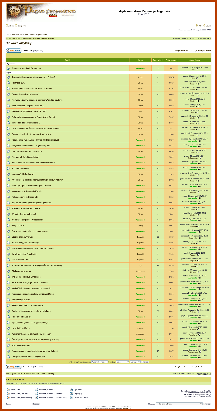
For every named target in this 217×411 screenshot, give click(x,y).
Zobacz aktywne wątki (38, 35)
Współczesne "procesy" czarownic (27, 220)
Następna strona (204, 51)
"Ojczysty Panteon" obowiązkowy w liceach (31, 334)
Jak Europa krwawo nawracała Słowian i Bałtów (33, 163)
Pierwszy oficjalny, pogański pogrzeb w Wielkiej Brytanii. (37, 100)
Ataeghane (140, 334)
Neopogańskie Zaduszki (22, 174)
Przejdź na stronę (181, 51)
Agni (140, 265)
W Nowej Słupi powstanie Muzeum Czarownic (32, 88)
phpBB (97, 407)
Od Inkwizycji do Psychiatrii (24, 254)
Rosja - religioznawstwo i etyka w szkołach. (31, 311)
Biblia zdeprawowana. (21, 271)
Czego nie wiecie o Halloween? (25, 94)
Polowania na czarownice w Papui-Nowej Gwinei (33, 117)
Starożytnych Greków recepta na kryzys (30, 231)
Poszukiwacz (193, 352)
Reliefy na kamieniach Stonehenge (27, 305)
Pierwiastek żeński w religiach (25, 157)
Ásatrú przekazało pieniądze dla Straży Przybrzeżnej (35, 340)
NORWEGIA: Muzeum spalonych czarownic (31, 288)
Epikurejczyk (193, 158)
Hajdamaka (193, 238)
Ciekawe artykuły (47, 38)
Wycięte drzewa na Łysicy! (24, 214)
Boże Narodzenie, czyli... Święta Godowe (30, 283)
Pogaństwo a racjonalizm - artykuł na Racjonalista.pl (35, 140)
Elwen (193, 244)
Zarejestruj (21, 26)
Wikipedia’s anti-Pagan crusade (26, 208)
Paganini (140, 237)
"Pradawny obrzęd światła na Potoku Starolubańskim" (36, 128)
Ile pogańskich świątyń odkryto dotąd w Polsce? (33, 77)
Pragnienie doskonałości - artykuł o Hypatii (31, 146)
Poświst (193, 312)
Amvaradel (140, 68)
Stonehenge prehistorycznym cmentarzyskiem (33, 248)
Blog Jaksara (18, 225)
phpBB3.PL (127, 408)
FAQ (200, 26)
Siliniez (140, 83)
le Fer (140, 77)
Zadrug (193, 192)
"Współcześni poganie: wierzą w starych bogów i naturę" (37, 180)
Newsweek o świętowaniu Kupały (27, 191)
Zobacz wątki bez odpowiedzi (17, 35)
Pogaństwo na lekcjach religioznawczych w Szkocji (35, 351)
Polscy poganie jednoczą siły (25, 197)
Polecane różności (31, 38)
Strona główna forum (14, 38)
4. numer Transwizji (20, 168)
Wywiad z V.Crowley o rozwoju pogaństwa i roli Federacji (37, 265)
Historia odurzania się (21, 317)
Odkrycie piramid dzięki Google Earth (28, 357)
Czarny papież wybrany (22, 237)
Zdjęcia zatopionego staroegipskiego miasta (31, 203)
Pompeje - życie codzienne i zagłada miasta (31, 185)
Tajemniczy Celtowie (21, 300)
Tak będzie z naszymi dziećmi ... (26, 123)
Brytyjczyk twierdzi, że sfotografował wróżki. (32, 134)
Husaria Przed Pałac (21, 328)
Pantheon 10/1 (18, 83)
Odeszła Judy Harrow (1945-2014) (27, 151)
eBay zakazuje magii (21, 345)
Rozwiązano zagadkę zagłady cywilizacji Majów (33, 294)
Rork (193, 69)
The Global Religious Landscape (26, 277)
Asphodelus (140, 271)
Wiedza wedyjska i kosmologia (25, 243)
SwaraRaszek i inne (21, 260)
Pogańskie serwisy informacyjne (26, 68)
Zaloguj (11, 26)
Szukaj (208, 26)
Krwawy (140, 328)
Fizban (193, 272)
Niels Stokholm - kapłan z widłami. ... (28, 106)
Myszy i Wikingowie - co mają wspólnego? (30, 322)
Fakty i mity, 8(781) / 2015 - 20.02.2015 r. (30, 111)
